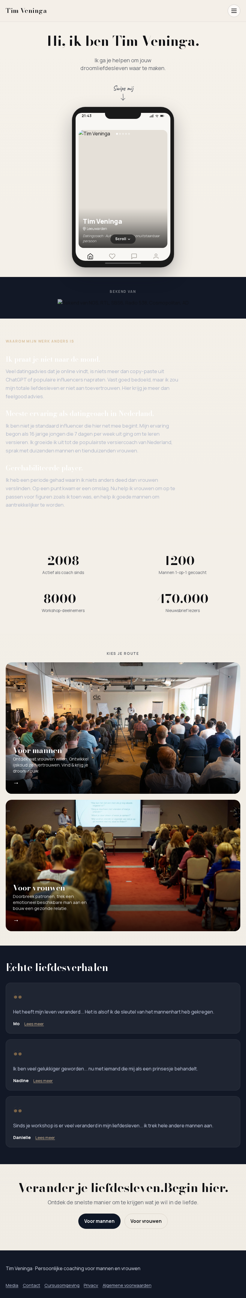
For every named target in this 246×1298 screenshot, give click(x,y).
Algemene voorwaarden (127, 1285)
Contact (31, 1285)
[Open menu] (234, 10)
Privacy (91, 1285)
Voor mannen (99, 1221)
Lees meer (34, 1023)
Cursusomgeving (62, 1285)
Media (12, 1285)
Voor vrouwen (146, 1221)
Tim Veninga (26, 11)
